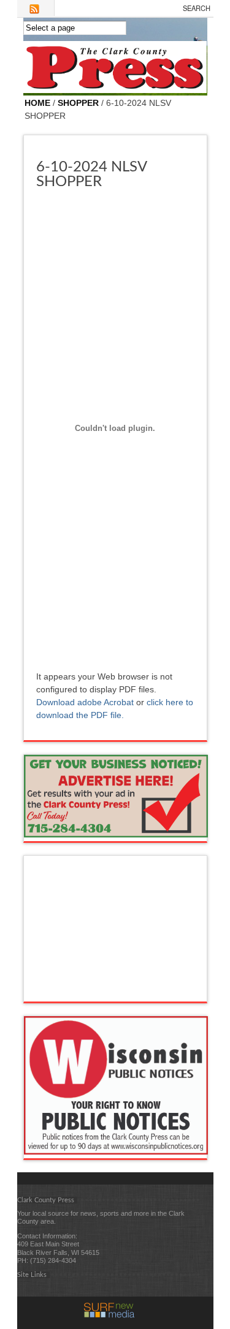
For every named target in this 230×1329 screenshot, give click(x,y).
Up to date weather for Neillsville (116, 989)
